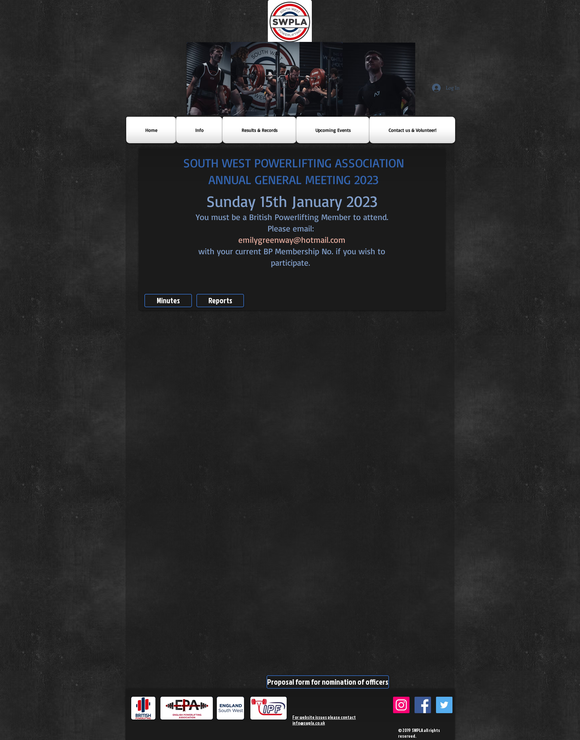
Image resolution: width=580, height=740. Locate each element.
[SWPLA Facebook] (423, 705)
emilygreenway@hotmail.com (291, 239)
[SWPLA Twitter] (444, 705)
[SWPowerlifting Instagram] (401, 705)
